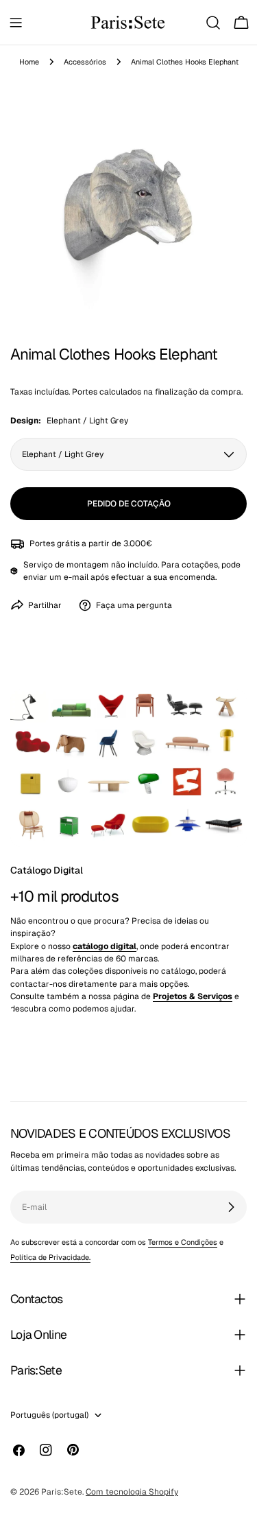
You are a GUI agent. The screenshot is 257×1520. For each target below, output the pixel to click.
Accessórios (85, 62)
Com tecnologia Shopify (132, 1491)
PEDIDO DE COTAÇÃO (129, 503)
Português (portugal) (49, 1415)
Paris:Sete (61, 1491)
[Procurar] (213, 22)
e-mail (76, 577)
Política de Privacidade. (50, 1257)
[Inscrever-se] (231, 1207)
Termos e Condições (182, 1242)
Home (29, 62)
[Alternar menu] (15, 22)
